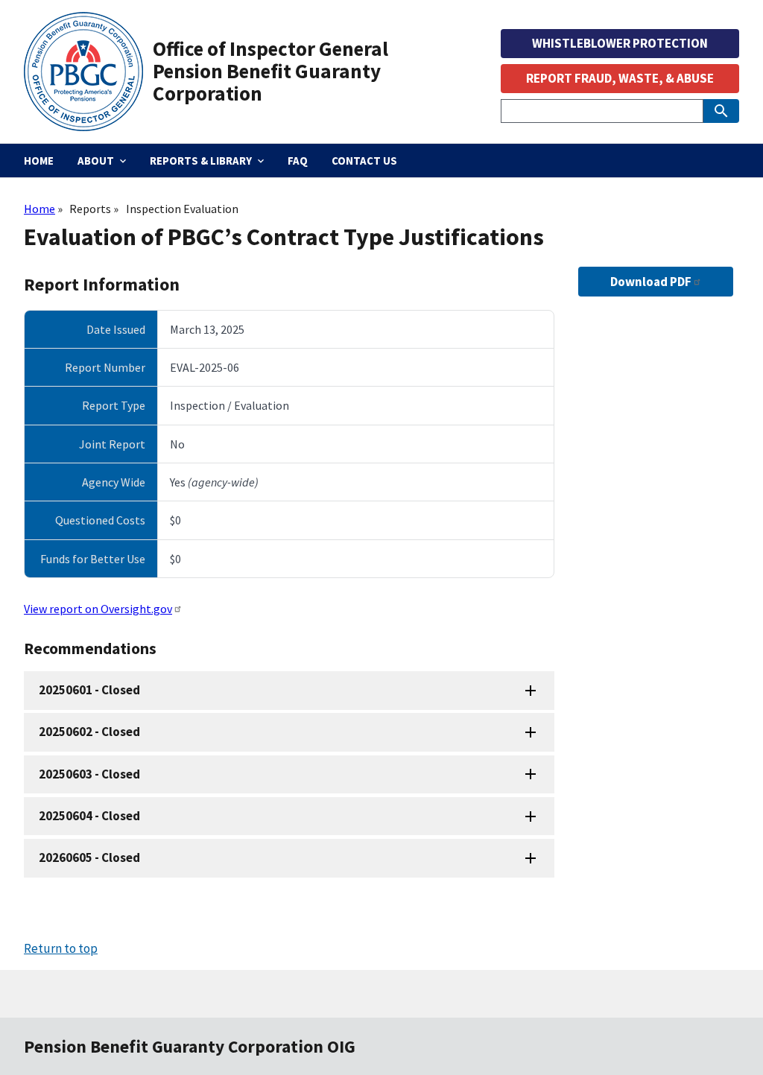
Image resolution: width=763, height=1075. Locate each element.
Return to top (61, 948)
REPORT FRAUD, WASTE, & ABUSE (620, 78)
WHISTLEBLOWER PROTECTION (620, 43)
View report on (98, 608)
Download (650, 281)
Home (39, 208)
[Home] (88, 71)
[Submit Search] (721, 111)
